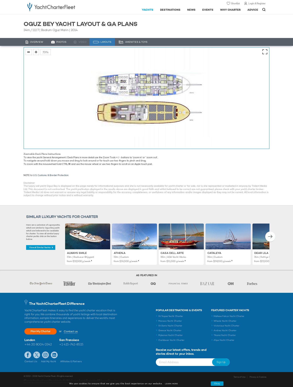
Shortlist (235, 3)
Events (207, 10)
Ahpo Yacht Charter (224, 340)
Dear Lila (261, 253)
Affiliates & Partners (71, 361)
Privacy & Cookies (258, 377)
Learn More (171, 384)
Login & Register (257, 3)
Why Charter (230, 10)
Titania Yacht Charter (225, 335)
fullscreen (264, 51)
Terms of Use (239, 377)
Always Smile (77, 253)
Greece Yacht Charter (169, 330)
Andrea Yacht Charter (225, 330)
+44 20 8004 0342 (38, 344)
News (191, 10)
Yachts (147, 10)
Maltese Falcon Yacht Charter (229, 316)
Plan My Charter (41, 331)
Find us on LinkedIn (54, 355)
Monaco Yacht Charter (170, 320)
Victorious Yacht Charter (226, 325)
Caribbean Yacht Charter (171, 340)
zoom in (36, 52)
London (29, 340)
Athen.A (119, 253)
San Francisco (69, 340)
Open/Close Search (264, 9)
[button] (270, 237)
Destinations (170, 10)
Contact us (70, 331)
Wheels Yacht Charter (225, 320)
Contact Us (30, 361)
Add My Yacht (48, 361)
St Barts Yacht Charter (170, 325)
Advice (252, 10)
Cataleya (214, 253)
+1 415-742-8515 (71, 344)
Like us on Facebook (27, 355)
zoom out (29, 52)
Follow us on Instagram (45, 355)
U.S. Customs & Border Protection (51, 175)
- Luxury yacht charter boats (61, 7)
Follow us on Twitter (36, 355)
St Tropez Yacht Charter (170, 316)
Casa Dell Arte (172, 253)
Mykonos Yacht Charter (170, 335)
